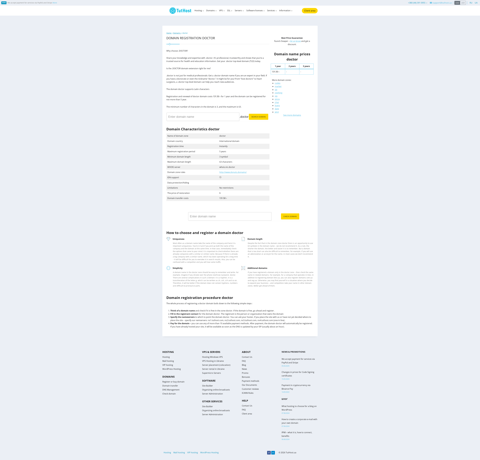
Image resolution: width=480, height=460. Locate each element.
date (277, 108)
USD (457, 3)
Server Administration (212, 393)
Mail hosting (168, 361)
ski (276, 89)
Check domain (290, 216)
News (244, 369)
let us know (295, 41)
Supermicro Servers (211, 373)
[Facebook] (269, 453)
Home (169, 33)
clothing (278, 92)
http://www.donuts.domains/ (233, 172)
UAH (463, 3)
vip (276, 96)
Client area (309, 10)
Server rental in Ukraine (213, 369)
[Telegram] (273, 453)
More (55, 2)
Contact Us (247, 357)
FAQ (244, 361)
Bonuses (246, 377)
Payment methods (250, 381)
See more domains (292, 115)
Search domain (258, 117)
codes (277, 83)
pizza (277, 99)
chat (277, 102)
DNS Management (171, 389)
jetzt (277, 112)
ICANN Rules (248, 393)
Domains (177, 33)
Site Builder (207, 385)
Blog (244, 365)
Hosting (166, 357)
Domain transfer (170, 385)
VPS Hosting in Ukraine (213, 361)
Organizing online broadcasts (216, 389)
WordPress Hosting (171, 369)
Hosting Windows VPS (212, 357)
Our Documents (249, 385)
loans (277, 105)
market (278, 86)
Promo (245, 373)
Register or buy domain (173, 381)
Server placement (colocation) (216, 365)
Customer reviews (250, 389)
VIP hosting (167, 365)
